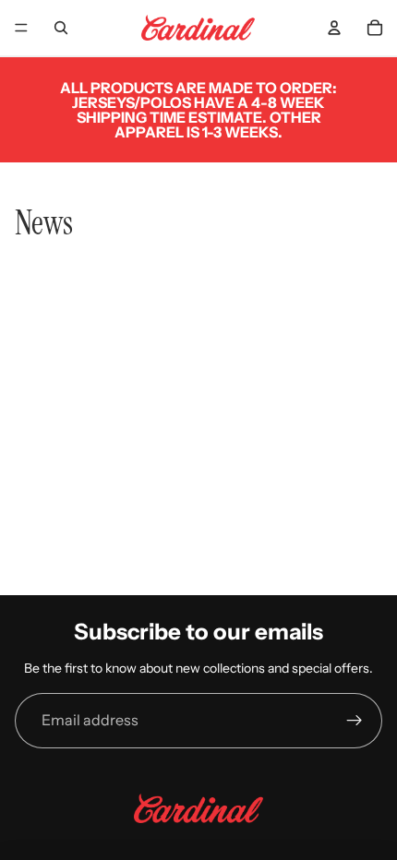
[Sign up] (354, 720)
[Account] (334, 27)
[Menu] (21, 27)
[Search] (61, 27)
